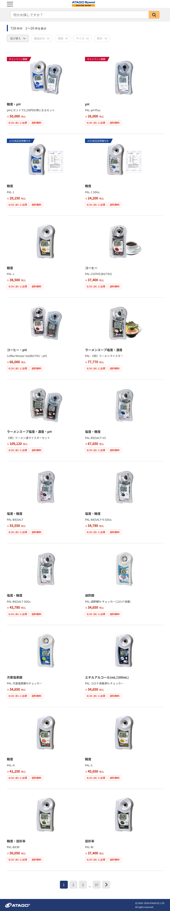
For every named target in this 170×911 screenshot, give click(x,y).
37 (96, 884)
